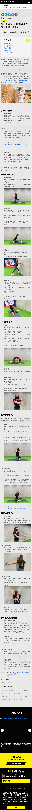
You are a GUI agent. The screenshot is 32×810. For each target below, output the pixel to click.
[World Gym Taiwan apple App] (23, 776)
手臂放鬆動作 (7, 50)
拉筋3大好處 (6, 43)
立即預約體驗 (16, 763)
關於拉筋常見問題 (8, 52)
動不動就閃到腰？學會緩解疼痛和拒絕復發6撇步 (17, 371)
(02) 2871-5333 (21, 788)
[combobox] (16, 780)
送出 (26, 784)
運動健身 (4, 21)
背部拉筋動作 (7, 47)
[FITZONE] (7, 2)
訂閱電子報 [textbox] (6, 781)
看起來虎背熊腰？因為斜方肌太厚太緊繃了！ (16, 509)
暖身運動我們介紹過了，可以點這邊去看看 (15, 80)
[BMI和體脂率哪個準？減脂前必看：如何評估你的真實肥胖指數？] (16, 730)
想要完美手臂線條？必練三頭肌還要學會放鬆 (16, 609)
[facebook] (2, 14)
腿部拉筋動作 (7, 45)
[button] (2, 730)
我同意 (16, 807)
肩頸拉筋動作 (7, 49)
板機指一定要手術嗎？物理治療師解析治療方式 (17, 612)
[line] (6, 14)
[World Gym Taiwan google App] (9, 776)
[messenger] (9, 14)
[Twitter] (12, 14)
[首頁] (1, 5)
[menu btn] (29, 2)
